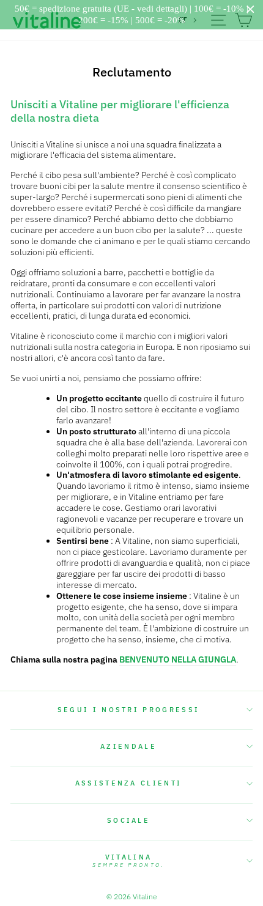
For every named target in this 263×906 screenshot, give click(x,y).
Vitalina (128, 861)
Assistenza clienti (128, 783)
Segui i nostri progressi (128, 709)
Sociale (128, 820)
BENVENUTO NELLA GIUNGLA (177, 660)
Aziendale (128, 746)
